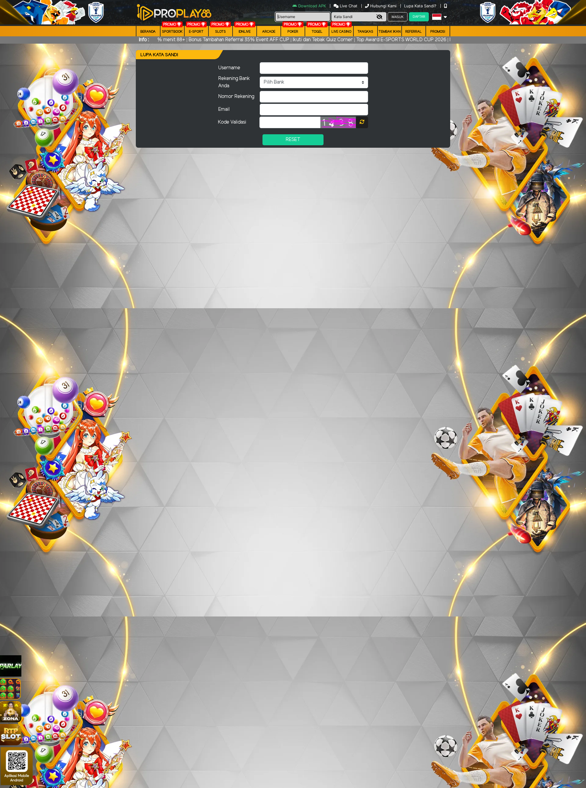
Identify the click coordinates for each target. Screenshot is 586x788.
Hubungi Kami (383, 5)
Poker (293, 32)
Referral (413, 32)
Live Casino (341, 32)
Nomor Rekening (236, 96)
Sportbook (172, 32)
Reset (293, 140)
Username (229, 68)
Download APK (312, 5)
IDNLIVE (245, 32)
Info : (144, 40)
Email (224, 109)
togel (317, 32)
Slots (220, 32)
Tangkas (365, 32)
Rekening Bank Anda (234, 82)
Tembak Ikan (389, 32)
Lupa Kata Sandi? (421, 5)
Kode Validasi (232, 122)
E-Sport (196, 32)
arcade (268, 32)
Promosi (437, 32)
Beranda (148, 32)
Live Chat (347, 5)
